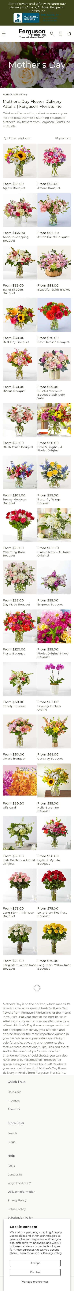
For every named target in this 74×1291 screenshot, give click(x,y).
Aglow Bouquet (14, 188)
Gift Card (9, 807)
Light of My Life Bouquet (48, 861)
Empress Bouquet (50, 604)
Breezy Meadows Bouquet (15, 501)
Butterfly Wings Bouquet (49, 501)
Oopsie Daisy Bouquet (19, 1122)
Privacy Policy (52, 1253)
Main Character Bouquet (48, 1019)
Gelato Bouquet (14, 758)
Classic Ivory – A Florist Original (54, 553)
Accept (35, 1263)
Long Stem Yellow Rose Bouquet (54, 966)
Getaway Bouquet (50, 758)
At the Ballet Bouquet (53, 237)
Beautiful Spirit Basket (53, 289)
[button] (52, 33)
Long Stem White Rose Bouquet (19, 966)
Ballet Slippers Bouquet (13, 291)
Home (6, 94)
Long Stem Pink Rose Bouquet (18, 914)
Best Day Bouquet (16, 342)
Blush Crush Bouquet (18, 447)
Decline (35, 1272)
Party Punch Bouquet (52, 1175)
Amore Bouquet (48, 188)
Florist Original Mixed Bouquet (52, 655)
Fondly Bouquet (14, 706)
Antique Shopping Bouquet (16, 238)
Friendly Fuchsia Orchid (49, 707)
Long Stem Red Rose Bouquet (52, 914)
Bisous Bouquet (14, 391)
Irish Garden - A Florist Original (19, 861)
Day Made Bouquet (16, 604)
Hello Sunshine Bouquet (48, 809)
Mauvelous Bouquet (17, 1070)
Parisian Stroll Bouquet (19, 1175)
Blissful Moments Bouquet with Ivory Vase (51, 394)
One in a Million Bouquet (48, 1071)
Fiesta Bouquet (14, 653)
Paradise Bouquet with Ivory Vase (53, 1124)
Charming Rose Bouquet (14, 553)
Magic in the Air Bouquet (14, 1019)
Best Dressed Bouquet (53, 342)
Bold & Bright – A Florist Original (49, 448)
